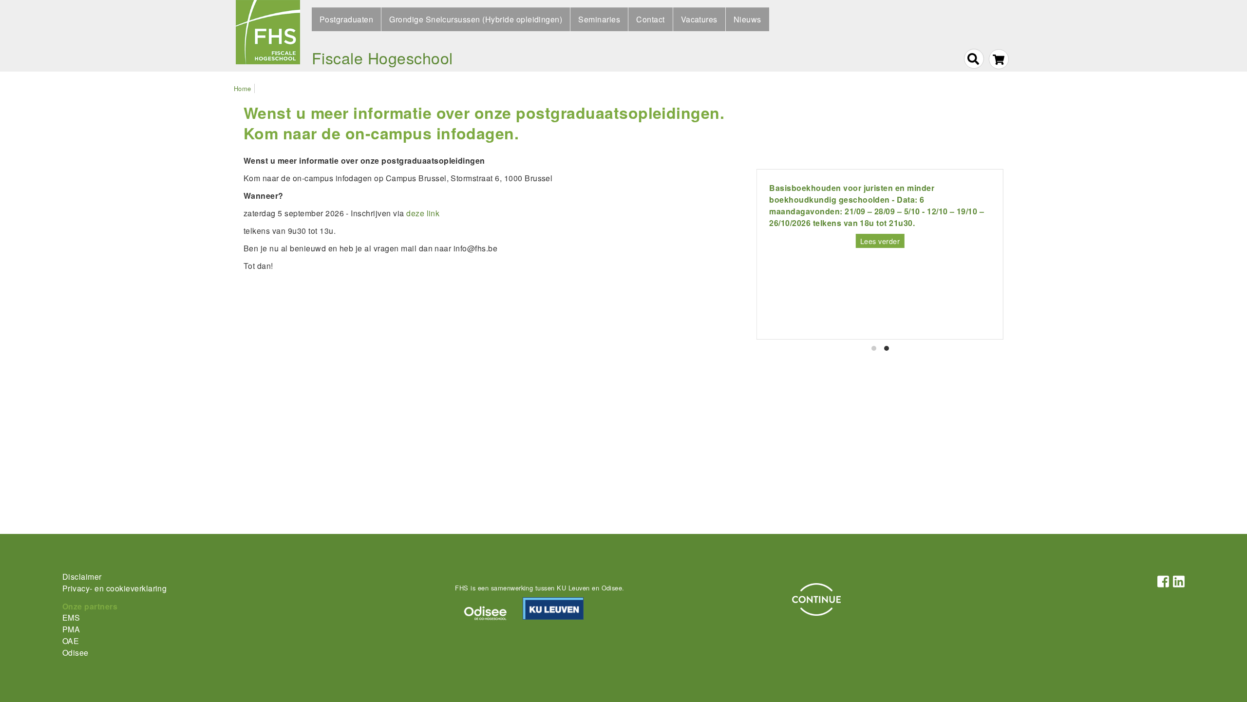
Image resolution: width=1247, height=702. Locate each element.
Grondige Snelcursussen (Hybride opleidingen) (475, 19)
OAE (70, 640)
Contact (650, 19)
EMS (71, 617)
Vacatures (699, 19)
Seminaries (599, 19)
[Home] (268, 36)
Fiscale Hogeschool (382, 57)
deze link (422, 213)
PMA (71, 629)
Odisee (75, 652)
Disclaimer (82, 576)
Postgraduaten (346, 19)
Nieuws (747, 19)
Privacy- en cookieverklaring (114, 588)
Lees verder (880, 241)
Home (242, 88)
